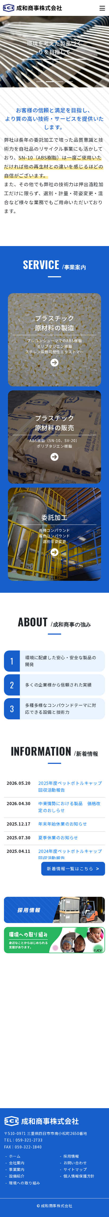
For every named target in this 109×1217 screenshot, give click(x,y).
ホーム (15, 1156)
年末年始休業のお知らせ (62, 824)
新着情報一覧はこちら (70, 868)
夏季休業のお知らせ (58, 837)
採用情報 (71, 1156)
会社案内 (17, 1162)
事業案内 (17, 1169)
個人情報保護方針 (79, 1176)
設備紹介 (17, 1176)
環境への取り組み (24, 1182)
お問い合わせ (75, 1162)
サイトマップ (75, 1169)
